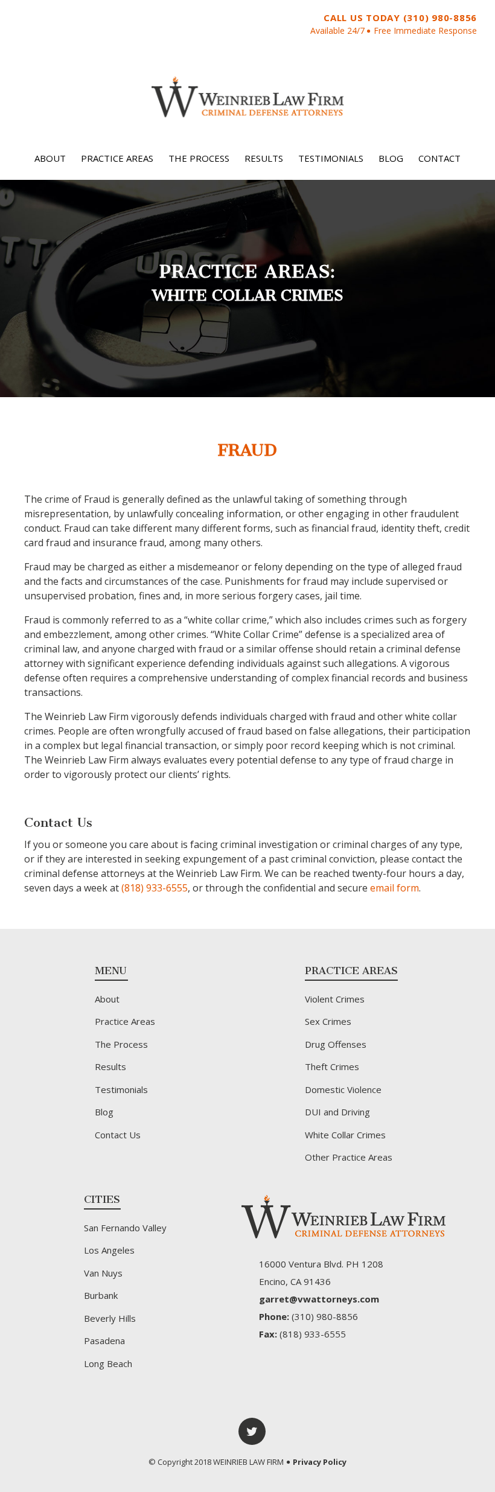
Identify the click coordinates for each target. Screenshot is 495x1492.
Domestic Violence (343, 1089)
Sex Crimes (328, 1021)
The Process (198, 158)
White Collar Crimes (345, 1135)
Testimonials (330, 158)
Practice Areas (117, 158)
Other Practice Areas (348, 1157)
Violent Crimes (335, 999)
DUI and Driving (337, 1112)
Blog (390, 158)
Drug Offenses (335, 1044)
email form (394, 887)
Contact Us (118, 1135)
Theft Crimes (332, 1066)
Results (263, 158)
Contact (439, 158)
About (50, 158)
